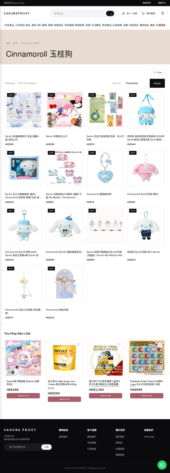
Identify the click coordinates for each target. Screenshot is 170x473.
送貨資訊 (63, 436)
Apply (157, 83)
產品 (15, 43)
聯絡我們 (147, 3)
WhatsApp (149, 436)
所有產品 (9, 25)
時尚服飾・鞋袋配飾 (74, 25)
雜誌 (152, 25)
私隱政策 (120, 449)
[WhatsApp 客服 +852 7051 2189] (162, 465)
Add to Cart (23, 395)
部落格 (119, 442)
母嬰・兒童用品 (130, 25)
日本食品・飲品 (22, 25)
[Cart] (162, 13)
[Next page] (166, 372)
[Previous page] (4, 372)
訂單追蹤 (91, 449)
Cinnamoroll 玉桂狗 (30, 43)
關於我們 (120, 436)
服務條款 (120, 455)
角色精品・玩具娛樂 (112, 25)
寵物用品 (144, 25)
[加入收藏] (36, 344)
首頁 (8, 43)
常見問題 (91, 442)
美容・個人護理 (39, 25)
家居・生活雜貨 (93, 25)
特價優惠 (161, 25)
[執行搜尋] (110, 13)
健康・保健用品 (55, 25)
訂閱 (46, 447)
